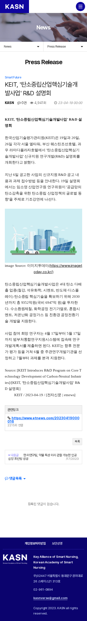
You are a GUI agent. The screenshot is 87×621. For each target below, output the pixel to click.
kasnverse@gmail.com (50, 598)
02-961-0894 (43, 589)
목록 (77, 441)
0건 (24, 103)
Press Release (56, 46)
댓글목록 (15, 478)
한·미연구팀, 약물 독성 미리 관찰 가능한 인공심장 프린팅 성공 (42, 457)
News (7, 46)
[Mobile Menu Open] (80, 6)
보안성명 (57, 543)
